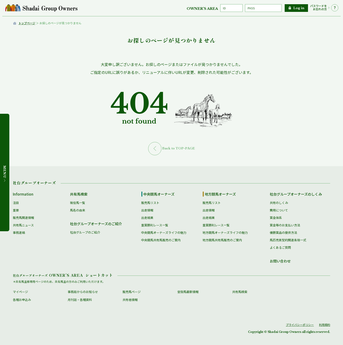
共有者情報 (130, 299)
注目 (16, 202)
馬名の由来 (77, 210)
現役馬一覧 (77, 202)
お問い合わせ (280, 261)
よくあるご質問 (280, 247)
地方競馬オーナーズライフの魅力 (225, 232)
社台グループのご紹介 (85, 232)
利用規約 (324, 325)
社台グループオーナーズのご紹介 (96, 223)
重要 (16, 210)
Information (23, 194)
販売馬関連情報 (23, 217)
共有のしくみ (279, 202)
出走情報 (147, 210)
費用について (279, 210)
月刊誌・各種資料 (80, 299)
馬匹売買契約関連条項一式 (288, 240)
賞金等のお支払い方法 (285, 225)
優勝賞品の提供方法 (283, 232)
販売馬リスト (150, 202)
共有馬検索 (79, 194)
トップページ (26, 23)
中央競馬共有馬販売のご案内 (161, 240)
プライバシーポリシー (300, 325)
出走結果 (147, 217)
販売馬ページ (131, 292)
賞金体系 (276, 217)
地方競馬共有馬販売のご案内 (222, 240)
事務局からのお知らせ (83, 292)
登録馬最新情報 (188, 292)
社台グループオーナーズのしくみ (296, 194)
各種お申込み (22, 299)
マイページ (20, 292)
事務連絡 (19, 232)
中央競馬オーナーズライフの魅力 (163, 232)
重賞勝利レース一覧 (154, 225)
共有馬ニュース (23, 225)
